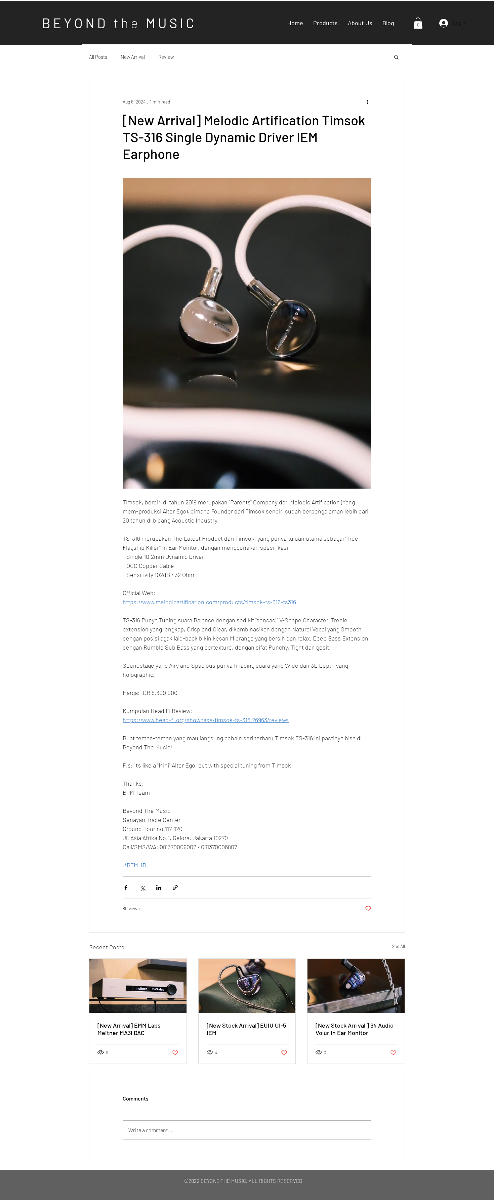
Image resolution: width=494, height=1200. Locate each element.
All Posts (98, 57)
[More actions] (367, 101)
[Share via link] (175, 887)
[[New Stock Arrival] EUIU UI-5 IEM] (247, 986)
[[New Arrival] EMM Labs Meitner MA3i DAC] (138, 986)
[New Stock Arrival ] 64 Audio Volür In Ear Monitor (355, 1029)
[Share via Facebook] (126, 887)
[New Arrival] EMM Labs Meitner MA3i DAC (129, 1029)
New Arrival (133, 57)
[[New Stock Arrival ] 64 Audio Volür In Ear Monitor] (356, 986)
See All (398, 946)
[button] (418, 23)
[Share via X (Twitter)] (142, 887)
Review (166, 57)
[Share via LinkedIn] (159, 887)
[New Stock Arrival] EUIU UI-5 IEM (246, 1029)
